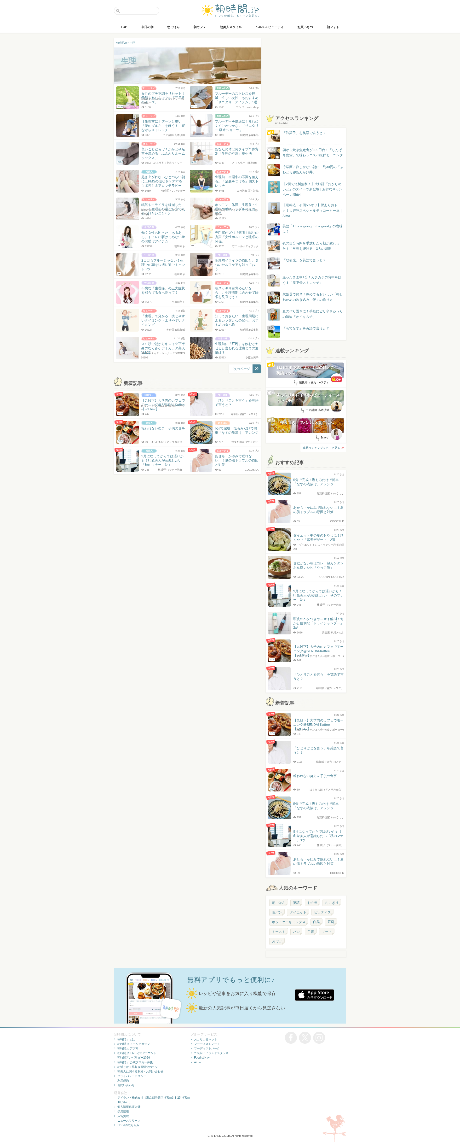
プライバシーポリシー (131, 1076)
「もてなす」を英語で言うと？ (305, 328)
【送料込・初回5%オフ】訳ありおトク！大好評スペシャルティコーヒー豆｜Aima (312, 210)
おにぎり (332, 903)
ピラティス (322, 912)
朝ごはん (278, 903)
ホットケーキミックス (288, 922)
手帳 (310, 932)
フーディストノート (207, 1044)
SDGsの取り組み (128, 1125)
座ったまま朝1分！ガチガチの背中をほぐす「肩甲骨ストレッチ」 (311, 279)
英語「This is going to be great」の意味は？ (312, 228)
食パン (277, 912)
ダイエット (298, 912)
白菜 (316, 922)
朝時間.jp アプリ (127, 1048)
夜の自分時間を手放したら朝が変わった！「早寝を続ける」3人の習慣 (310, 245)
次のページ (241, 369)
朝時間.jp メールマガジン (133, 1044)
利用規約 (123, 1080)
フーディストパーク (207, 1048)
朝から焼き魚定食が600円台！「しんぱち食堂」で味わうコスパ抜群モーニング (312, 152)
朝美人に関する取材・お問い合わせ (140, 1071)
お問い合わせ (126, 1085)
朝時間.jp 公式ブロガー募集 (135, 1062)
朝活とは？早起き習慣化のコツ (137, 1067)
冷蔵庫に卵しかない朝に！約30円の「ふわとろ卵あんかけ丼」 (312, 169)
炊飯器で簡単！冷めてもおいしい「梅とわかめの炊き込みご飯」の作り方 (308, 297)
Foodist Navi (202, 1057)
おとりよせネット (205, 1039)
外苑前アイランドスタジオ (211, 1053)
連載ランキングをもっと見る (321, 448)
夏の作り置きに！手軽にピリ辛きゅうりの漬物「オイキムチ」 (312, 313)
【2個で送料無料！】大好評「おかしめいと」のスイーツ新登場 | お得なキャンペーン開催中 (312, 189)
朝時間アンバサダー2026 (133, 1057)
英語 (296, 903)
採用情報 (123, 1111)
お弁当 (312, 903)
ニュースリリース (128, 1120)
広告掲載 (123, 1116)
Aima (197, 1062)
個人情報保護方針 (128, 1106)
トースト (278, 932)
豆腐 (331, 922)
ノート (327, 932)
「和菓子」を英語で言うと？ (304, 133)
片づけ (277, 941)
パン (296, 932)
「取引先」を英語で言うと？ (304, 260)
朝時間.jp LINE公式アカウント (136, 1053)
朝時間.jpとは (126, 1039)
